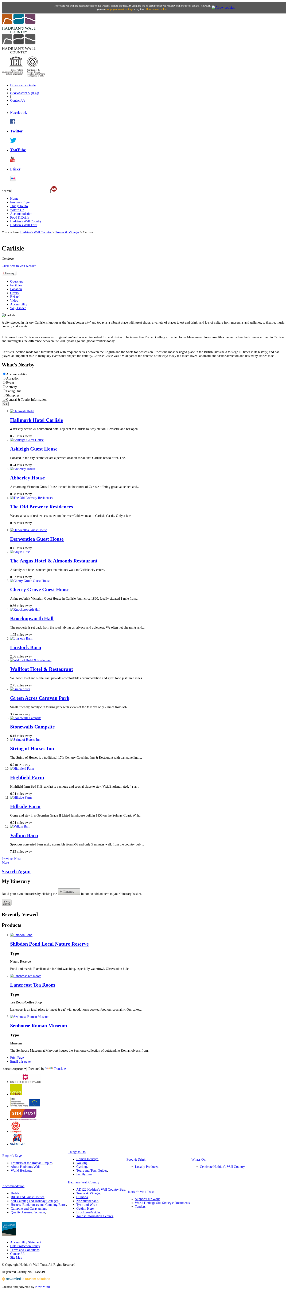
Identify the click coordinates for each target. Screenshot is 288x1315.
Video (14, 300)
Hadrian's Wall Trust (23, 225)
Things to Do (19, 206)
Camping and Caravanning (29, 1208)
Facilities (16, 285)
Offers (14, 293)
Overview (16, 281)
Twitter (16, 131)
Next (17, 858)
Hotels (15, 1193)
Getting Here (85, 1208)
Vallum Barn (24, 835)
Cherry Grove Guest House (40, 589)
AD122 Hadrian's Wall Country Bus (100, 1189)
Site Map (16, 1257)
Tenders (140, 1206)
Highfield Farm (27, 777)
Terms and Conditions (24, 1250)
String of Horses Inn (32, 748)
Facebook (18, 112)
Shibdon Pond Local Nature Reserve (49, 944)
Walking (81, 1163)
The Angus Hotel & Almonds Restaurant (53, 561)
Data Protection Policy (25, 1246)
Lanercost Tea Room (32, 985)
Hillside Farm (25, 806)
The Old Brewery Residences (41, 506)
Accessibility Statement (25, 1242)
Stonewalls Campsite (32, 727)
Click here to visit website (19, 266)
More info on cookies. (157, 9)
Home (14, 198)
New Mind (42, 1287)
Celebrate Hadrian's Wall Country (222, 1166)
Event (10, 382)
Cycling (81, 1166)
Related (15, 296)
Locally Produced (147, 1166)
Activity (11, 387)
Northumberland (87, 1201)
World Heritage (21, 1170)
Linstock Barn (25, 647)
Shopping (12, 395)
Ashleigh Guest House (34, 449)
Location (16, 289)
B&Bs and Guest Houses (27, 1197)
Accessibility (18, 304)
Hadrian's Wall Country (26, 221)
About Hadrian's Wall (25, 1166)
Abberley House (27, 478)
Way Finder (18, 308)
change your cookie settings (119, 9)
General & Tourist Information (26, 399)
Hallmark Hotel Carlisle (36, 420)
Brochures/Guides (88, 1212)
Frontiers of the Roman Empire (31, 1163)
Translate (60, 1068)
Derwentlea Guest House (37, 539)
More (5, 862)
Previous (7, 858)
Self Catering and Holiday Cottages (34, 1201)
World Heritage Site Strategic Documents (162, 1203)
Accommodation (21, 213)
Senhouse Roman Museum (38, 1025)
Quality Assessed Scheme (28, 1212)
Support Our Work (147, 1199)
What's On (17, 210)
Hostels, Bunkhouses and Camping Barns (38, 1204)
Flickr (15, 169)
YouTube (18, 150)
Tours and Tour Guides (91, 1170)
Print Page (17, 1057)
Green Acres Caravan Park (39, 698)
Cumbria (82, 1197)
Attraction (12, 378)
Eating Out (13, 391)
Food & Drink (19, 217)
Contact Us (17, 100)
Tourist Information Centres (94, 1216)
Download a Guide (23, 85)
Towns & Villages (67, 232)
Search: (7, 191)
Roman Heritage (87, 1159)
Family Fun (84, 1174)
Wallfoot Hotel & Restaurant (41, 669)
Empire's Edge (20, 202)
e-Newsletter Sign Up (24, 93)
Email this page (20, 1061)
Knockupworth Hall (32, 618)
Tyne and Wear (86, 1204)
